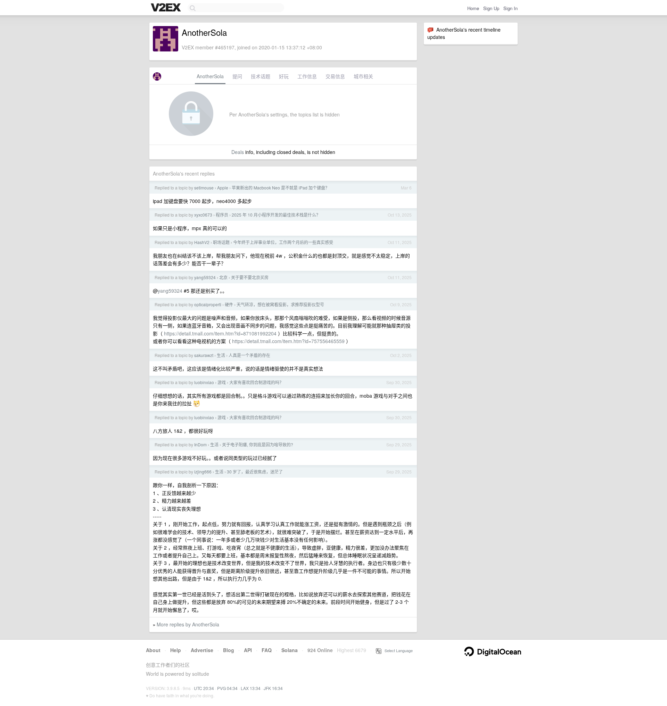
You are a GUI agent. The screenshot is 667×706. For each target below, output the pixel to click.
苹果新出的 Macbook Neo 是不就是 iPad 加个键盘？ (280, 187)
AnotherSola (210, 76)
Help (175, 650)
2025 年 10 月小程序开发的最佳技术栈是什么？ (276, 215)
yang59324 (205, 277)
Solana (289, 650)
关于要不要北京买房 (250, 277)
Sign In (510, 8)
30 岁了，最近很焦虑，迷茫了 (255, 471)
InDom (200, 444)
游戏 (221, 382)
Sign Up (491, 8)
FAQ (267, 650)
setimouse (204, 187)
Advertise (202, 650)
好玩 (284, 76)
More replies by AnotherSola (188, 624)
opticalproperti (207, 304)
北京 (223, 277)
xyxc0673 (203, 215)
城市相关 (363, 76)
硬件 (229, 304)
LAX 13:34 (251, 688)
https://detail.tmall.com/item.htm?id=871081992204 (220, 333)
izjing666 (203, 471)
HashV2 (201, 242)
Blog (228, 650)
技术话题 (260, 76)
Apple (222, 187)
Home (473, 8)
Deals (237, 151)
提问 (237, 76)
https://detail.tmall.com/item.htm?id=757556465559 (288, 341)
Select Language (397, 650)
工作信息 (307, 76)
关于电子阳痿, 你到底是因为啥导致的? (257, 444)
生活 (221, 355)
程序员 (222, 215)
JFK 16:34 (273, 688)
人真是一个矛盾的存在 (249, 355)
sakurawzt (203, 355)
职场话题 (221, 242)
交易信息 (335, 76)
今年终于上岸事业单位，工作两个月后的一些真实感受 (283, 242)
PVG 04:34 (227, 688)
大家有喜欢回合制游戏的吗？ (256, 382)
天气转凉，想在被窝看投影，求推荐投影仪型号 (280, 304)
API (248, 650)
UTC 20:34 (204, 688)
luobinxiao (204, 382)
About (153, 650)
